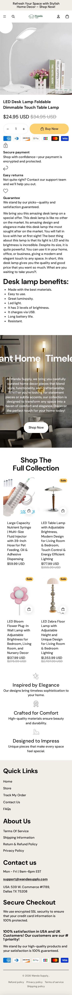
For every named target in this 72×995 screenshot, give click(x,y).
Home (7, 781)
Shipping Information (18, 837)
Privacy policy (34, 982)
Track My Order (14, 795)
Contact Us (11, 802)
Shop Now (36, 427)
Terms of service (54, 982)
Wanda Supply (40, 975)
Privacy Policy (13, 850)
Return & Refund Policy (20, 844)
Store (7, 788)
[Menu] (4, 16)
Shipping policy (36, 986)
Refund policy (16, 982)
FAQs (7, 809)
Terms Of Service (16, 831)
